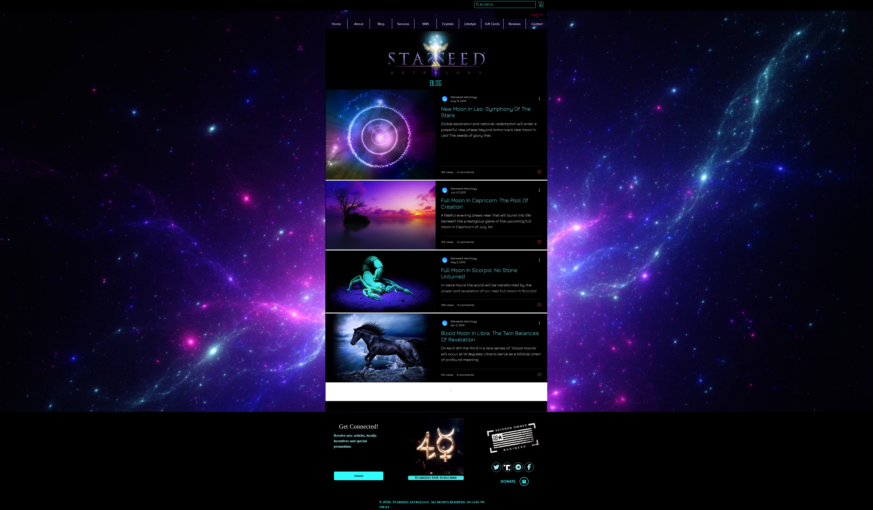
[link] (541, 4)
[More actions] (541, 98)
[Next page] (460, 390)
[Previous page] (413, 390)
